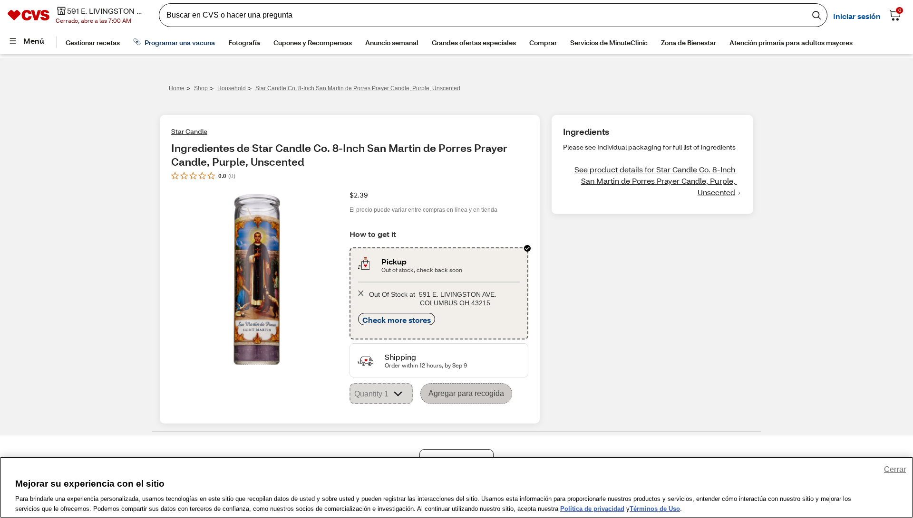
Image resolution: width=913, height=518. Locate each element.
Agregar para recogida (466, 393)
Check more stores (396, 320)
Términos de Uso (655, 508)
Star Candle (189, 131)
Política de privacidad (592, 508)
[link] (652, 181)
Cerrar (895, 469)
